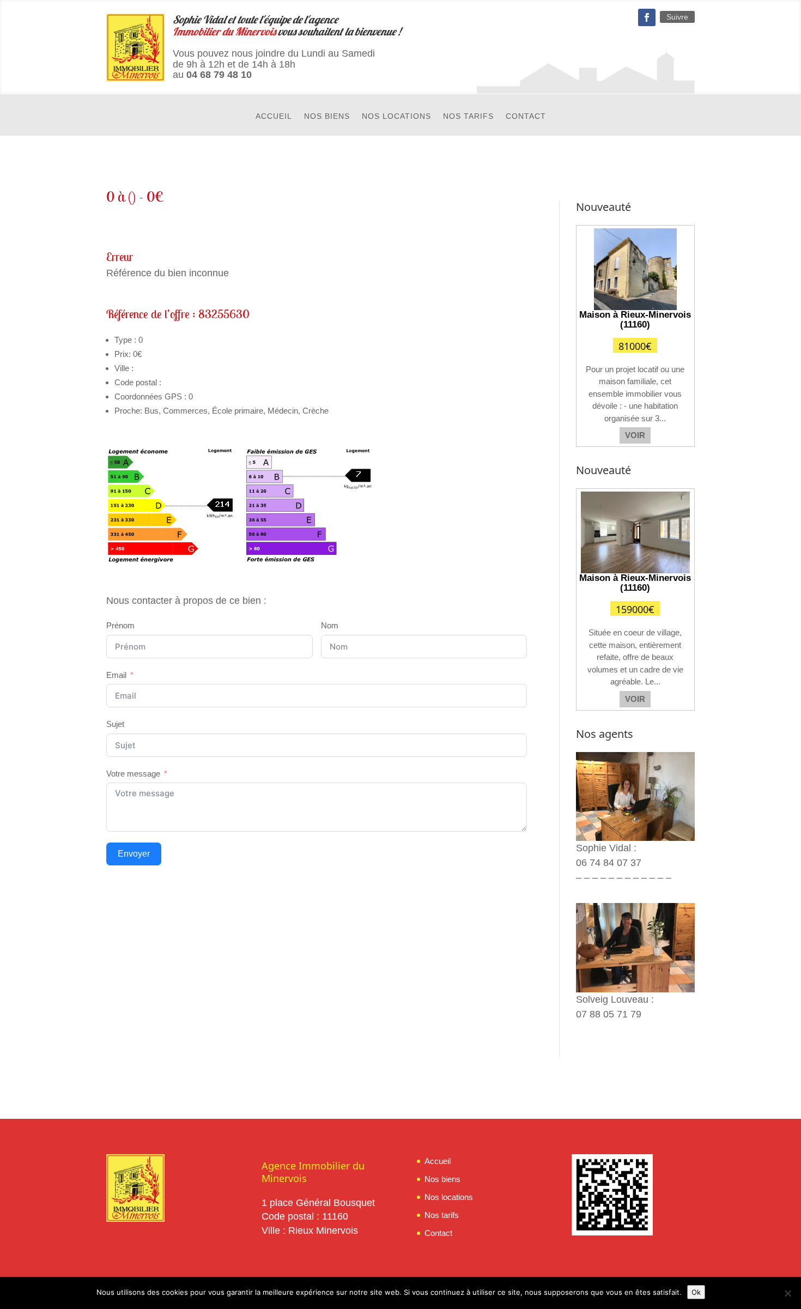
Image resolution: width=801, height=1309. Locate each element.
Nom (329, 625)
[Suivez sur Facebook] (647, 17)
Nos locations (396, 116)
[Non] (787, 1293)
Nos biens (327, 116)
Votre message (133, 773)
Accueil (274, 116)
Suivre (677, 17)
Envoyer (134, 853)
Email (116, 675)
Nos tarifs (468, 116)
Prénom (120, 625)
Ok (696, 1292)
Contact (526, 116)
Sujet (115, 724)
